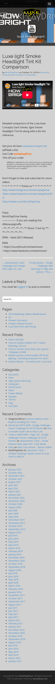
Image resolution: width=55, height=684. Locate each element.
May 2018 (13, 579)
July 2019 (12, 535)
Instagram (13, 384)
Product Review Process (20, 323)
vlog (10, 402)
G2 (9, 317)
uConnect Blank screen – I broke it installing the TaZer (29, 420)
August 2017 (14, 604)
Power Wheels (15, 393)
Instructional (8, 74)
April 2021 (13, 488)
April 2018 (13, 582)
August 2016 (14, 642)
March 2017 (14, 620)
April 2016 (13, 654)
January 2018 (14, 592)
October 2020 (15, 504)
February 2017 (15, 623)
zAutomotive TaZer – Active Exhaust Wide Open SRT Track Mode (28, 442)
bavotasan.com (40, 678)
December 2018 (16, 557)
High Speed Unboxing (19, 380)
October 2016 (15, 636)
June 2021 (13, 485)
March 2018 (14, 585)
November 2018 (16, 560)
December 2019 (16, 519)
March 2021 (14, 491)
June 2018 (13, 576)
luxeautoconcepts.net (34, 146)
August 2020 (14, 507)
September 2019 (16, 529)
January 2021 (14, 494)
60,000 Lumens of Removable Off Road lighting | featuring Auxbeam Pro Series (28, 357)
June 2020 (13, 513)
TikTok (11, 399)
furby (11, 447)
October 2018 (15, 563)
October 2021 (15, 479)
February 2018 (15, 588)
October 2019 (15, 526)
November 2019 (16, 523)
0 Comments (30, 74)
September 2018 (16, 566)
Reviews (12, 396)
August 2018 (14, 570)
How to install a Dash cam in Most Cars (30, 430)
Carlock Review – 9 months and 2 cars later (30, 361)
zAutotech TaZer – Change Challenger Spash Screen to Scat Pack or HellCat (28, 453)
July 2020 (12, 510)
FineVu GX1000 (15, 339)
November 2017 (16, 595)
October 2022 (15, 472)
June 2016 (13, 648)
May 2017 (13, 614)
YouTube (19, 74)
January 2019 (14, 554)
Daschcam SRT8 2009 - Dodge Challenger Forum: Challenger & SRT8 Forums (29, 427)
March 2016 (14, 658)
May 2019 (13, 541)
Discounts (44, 72)
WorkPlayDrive (12, 72)
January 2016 (14, 661)
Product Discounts (17, 320)
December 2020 (16, 497)
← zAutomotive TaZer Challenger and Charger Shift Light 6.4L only (13, 265)
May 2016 (13, 651)
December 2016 (16, 629)
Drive (11, 377)
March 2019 (14, 548)
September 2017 (16, 601)
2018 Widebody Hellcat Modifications (27, 314)
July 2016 (12, 645)
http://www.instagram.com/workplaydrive (26, 190)
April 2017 (13, 617)
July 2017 (12, 607)
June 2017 (13, 610)
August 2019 (14, 532)
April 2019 (13, 545)
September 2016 (16, 639)
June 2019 (13, 538)
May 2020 (13, 516)
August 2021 (14, 482)
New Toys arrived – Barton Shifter (34, 447)
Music (11, 390)
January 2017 (14, 626)
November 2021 (16, 475)
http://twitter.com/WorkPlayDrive (21, 201)
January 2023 (14, 469)
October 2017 (15, 598)
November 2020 (16, 501)
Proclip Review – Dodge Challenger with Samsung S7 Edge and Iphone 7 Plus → (41, 267)
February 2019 (15, 551)
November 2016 (16, 632)
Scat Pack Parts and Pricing (22, 326)
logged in (22, 286)
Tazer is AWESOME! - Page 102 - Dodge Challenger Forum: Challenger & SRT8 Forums (28, 437)
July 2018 (12, 573)
